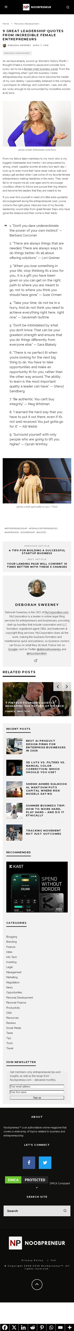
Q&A (9, 1012)
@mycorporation (37, 653)
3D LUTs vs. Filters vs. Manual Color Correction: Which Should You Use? (45, 767)
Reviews (11, 1023)
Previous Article (37, 546)
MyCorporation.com (56, 612)
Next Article (37, 559)
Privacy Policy (32, 1260)
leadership (28, 532)
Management (13, 972)
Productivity (13, 1007)
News (9, 987)
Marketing (12, 977)
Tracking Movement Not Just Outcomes (43, 832)
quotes (42, 532)
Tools (9, 1043)
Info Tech (11, 957)
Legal (9, 967)
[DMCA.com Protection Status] (26, 1183)
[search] (65, 1211)
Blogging (11, 936)
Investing (11, 962)
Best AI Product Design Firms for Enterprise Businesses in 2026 (46, 745)
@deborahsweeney (49, 649)
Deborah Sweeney (19, 45)
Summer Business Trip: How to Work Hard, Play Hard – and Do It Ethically (45, 810)
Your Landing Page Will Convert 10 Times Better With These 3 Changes (37, 565)
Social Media (13, 1028)
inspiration (12, 532)
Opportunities (14, 992)
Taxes (9, 1033)
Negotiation (13, 982)
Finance (10, 947)
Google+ (13, 649)
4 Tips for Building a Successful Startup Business (37, 552)
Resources (12, 1017)
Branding (11, 941)
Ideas (9, 952)
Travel (9, 1048)
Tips (8, 1038)
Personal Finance (16, 1002)
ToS (53, 1260)
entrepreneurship (16, 528)
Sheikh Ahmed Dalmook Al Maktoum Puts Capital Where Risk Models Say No (46, 788)
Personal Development (17, 53)
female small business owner (41, 69)
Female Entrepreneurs (44, 528)
